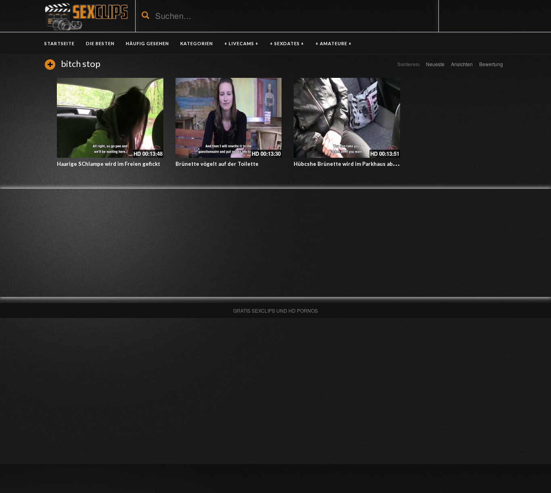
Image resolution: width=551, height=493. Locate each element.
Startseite (59, 43)
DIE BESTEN (100, 43)
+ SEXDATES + (287, 43)
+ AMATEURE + (333, 43)
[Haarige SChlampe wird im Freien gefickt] (110, 118)
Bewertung (491, 64)
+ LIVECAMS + (241, 43)
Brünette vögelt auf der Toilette (217, 164)
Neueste (435, 64)
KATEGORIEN (196, 43)
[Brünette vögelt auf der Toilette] (228, 118)
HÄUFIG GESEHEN (147, 43)
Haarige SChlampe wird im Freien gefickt (108, 164)
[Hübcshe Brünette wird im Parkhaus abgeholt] (347, 118)
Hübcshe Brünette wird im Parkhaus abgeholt (352, 164)
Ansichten (462, 64)
